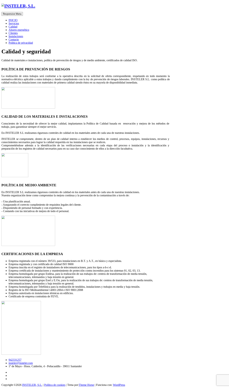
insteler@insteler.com (21, 363)
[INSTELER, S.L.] (18, 6)
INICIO (13, 20)
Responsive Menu (12, 14)
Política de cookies (54, 384)
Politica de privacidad (21, 42)
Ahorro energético (19, 29)
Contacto (14, 39)
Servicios (14, 23)
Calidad (13, 26)
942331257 (15, 359)
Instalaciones (16, 36)
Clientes (13, 33)
